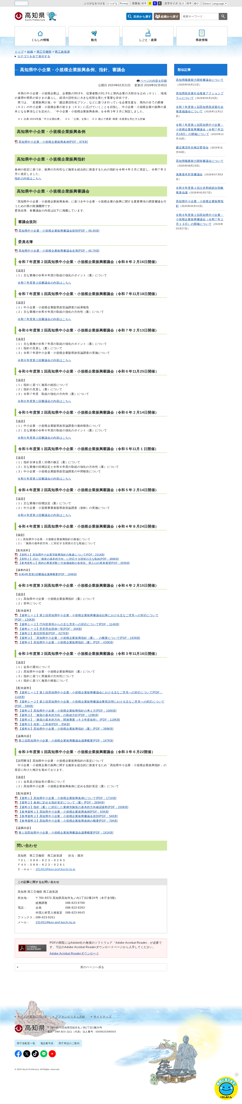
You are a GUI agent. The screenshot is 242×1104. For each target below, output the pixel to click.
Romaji (124, 3)
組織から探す (170, 16)
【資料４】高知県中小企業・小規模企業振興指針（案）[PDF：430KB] (66, 642)
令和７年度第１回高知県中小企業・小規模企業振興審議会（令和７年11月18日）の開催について (200, 129)
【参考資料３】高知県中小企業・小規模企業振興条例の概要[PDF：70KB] (68, 820)
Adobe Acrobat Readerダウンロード (74, 953)
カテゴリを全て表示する (34, 56)
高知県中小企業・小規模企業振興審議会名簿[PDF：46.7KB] (59, 250)
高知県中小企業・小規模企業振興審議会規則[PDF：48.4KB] (59, 230)
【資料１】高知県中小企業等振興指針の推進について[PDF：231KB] (62, 554)
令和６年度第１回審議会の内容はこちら (44, 401)
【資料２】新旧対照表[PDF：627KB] (44, 633)
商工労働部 (44, 51)
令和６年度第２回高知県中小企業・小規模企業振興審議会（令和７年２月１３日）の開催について (200, 219)
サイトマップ (102, 1016)
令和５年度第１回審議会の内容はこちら (44, 478)
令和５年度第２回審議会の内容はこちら (44, 437)
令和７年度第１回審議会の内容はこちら (44, 319)
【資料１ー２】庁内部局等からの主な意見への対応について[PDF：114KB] (69, 624)
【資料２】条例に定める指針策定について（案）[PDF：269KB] (61, 802)
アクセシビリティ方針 (70, 1016)
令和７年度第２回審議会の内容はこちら (44, 282)
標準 (144, 3)
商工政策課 (62, 51)
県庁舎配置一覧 (26, 1043)
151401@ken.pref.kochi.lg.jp (55, 922)
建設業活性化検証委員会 (192, 147)
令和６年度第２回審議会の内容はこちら (44, 360)
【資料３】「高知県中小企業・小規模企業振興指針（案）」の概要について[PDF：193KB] (79, 637)
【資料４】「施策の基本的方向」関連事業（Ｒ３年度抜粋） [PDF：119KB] (69, 719)
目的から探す (142, 16)
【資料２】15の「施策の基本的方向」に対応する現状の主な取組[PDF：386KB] (69, 558)
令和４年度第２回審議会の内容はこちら (44, 515)
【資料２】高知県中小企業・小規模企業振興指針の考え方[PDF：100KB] (67, 710)
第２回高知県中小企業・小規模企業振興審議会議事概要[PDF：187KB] (66, 740)
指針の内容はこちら (28, 178)
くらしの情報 (40, 39)
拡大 (181, 3)
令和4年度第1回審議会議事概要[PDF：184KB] (48, 574)
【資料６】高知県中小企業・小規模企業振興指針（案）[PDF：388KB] (66, 728)
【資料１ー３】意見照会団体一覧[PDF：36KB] (50, 628)
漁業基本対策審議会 (189, 174)
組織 (30, 51)
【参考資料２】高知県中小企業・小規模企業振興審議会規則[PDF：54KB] (68, 816)
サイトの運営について (32, 1016)
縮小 (196, 3)
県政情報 (202, 39)
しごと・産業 (148, 39)
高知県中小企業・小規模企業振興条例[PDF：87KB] (53, 141)
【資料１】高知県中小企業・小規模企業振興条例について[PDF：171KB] (67, 798)
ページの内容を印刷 (153, 80)
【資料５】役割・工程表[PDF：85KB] (44, 724)
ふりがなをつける (94, 3)
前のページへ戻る (92, 967)
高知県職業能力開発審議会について (200, 79)
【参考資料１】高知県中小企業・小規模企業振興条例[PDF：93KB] (64, 811)
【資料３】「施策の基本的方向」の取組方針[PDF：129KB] (59, 715)
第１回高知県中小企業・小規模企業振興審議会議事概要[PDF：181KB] (66, 832)
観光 (94, 39)
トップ (19, 51)
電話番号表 (47, 1043)
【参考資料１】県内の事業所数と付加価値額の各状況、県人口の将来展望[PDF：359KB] (74, 563)
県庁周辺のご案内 (69, 1043)
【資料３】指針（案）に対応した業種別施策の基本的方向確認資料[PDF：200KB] (73, 807)
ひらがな (112, 3)
